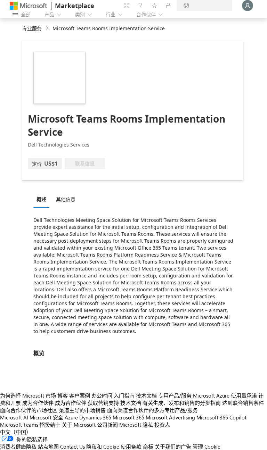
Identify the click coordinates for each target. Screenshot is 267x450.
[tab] (43, 199)
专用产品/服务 (175, 395)
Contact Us (72, 446)
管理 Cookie (206, 446)
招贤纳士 (50, 424)
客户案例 (79, 395)
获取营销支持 (103, 402)
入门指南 (124, 395)
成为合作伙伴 (38, 402)
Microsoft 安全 (46, 417)
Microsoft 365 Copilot (221, 417)
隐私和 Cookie (102, 446)
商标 (148, 446)
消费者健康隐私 (18, 446)
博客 (62, 395)
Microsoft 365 (128, 417)
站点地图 (48, 446)
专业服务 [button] (32, 28)
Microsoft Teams (19, 424)
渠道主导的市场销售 (82, 410)
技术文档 (146, 395)
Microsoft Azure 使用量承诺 (225, 395)
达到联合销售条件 (243, 402)
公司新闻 (107, 424)
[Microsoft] (28, 6)
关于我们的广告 (173, 446)
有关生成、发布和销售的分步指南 (182, 402)
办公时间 (101, 395)
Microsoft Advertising (170, 417)
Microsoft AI (14, 417)
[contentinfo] (47, 28)
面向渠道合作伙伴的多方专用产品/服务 (152, 410)
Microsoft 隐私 (136, 424)
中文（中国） (15, 431)
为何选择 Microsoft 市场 (28, 395)
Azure (71, 417)
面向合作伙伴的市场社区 (28, 410)
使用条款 (131, 446)
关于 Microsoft (79, 424)
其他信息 (65, 199)
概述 (41, 199)
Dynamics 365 (95, 417)
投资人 (162, 424)
